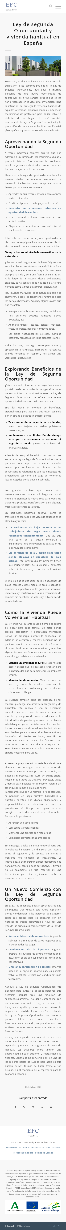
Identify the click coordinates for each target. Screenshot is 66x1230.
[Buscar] (49, 6)
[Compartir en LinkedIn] (41, 1107)
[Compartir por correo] (50, 1107)
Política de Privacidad (23, 1152)
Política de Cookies (44, 1152)
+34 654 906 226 (13, 1147)
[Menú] (56, 6)
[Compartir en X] (24, 1107)
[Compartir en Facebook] (15, 1107)
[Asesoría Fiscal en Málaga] (27, 6)
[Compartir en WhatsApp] (33, 1107)
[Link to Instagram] (53, 1225)
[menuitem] (49, 6)
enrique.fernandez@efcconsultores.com (42, 1147)
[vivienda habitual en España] (33, 66)
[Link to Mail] (58, 1225)
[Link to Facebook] (49, 1225)
